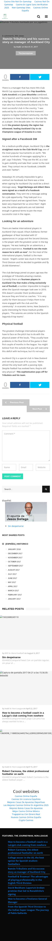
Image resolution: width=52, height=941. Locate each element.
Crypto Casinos (26, 820)
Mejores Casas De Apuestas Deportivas (26, 802)
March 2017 (13, 591)
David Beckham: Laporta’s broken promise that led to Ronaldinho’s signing (26, 891)
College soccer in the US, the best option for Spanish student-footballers (26, 860)
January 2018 (14, 549)
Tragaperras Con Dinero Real (26, 814)
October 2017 (14, 562)
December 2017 (15, 554)
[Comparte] (20, 77)
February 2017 (15, 595)
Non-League (17, 708)
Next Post (37, 409)
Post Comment (12, 476)
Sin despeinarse (16, 526)
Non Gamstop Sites (21, 7)
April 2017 (12, 586)
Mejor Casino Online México (26, 811)
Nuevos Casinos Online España (26, 817)
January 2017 (14, 599)
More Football (17, 653)
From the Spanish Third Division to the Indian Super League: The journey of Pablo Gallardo (28, 909)
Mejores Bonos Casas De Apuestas (26, 808)
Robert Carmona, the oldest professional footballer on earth (25, 772)
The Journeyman (26, 53)
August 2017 (14, 570)
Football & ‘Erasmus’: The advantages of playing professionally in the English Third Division (28, 879)
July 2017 (12, 574)
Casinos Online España (35, 9)
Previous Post (16, 402)
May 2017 (12, 582)
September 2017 (15, 566)
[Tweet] (40, 77)
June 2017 (12, 578)
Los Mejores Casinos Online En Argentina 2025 (26, 805)
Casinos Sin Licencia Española (26, 799)
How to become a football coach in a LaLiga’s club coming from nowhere (23, 714)
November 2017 (15, 558)
